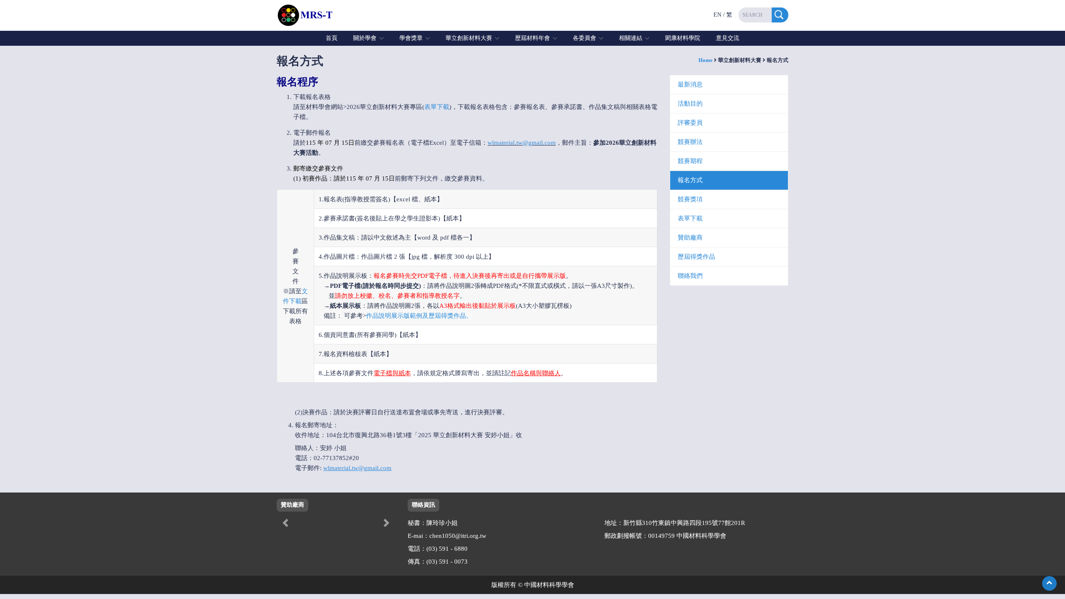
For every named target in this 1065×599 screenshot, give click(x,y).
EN (717, 15)
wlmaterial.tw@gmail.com (522, 142)
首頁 (331, 38)
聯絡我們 (690, 275)
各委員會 (584, 38)
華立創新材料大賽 (469, 38)
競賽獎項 (690, 199)
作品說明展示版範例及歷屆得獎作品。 (419, 315)
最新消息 (690, 84)
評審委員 (690, 122)
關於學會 (364, 38)
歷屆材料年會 (532, 38)
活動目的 (690, 103)
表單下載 (436, 107)
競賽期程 (690, 161)
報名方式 (690, 180)
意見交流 (727, 38)
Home (705, 60)
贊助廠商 (690, 237)
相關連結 (630, 38)
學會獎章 (411, 38)
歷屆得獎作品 (696, 256)
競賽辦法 (690, 142)
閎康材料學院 (682, 38)
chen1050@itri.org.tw (457, 535)
